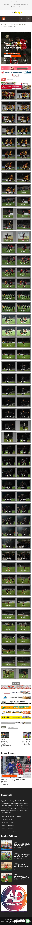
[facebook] (21, 19)
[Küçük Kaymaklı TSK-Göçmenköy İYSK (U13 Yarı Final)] (6, 877)
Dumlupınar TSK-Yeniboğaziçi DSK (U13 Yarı (21, 866)
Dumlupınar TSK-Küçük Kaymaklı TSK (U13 (22, 844)
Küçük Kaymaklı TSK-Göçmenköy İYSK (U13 (21, 877)
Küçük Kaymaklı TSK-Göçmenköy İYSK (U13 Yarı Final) (16, 4)
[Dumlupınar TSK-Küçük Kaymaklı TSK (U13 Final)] (6, 845)
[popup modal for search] (28, 19)
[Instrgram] (23, 19)
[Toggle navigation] (3, 19)
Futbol (7, 55)
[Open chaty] (28, 921)
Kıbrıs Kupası (16, 55)
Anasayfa (5, 24)
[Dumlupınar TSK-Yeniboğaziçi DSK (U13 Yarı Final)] (6, 866)
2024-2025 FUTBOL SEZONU (18, 24)
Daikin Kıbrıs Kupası (13, 727)
